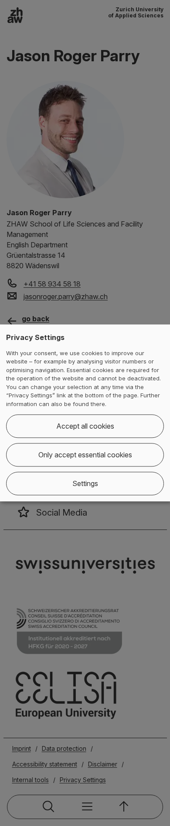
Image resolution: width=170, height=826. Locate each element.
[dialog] (85, 412)
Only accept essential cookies (85, 455)
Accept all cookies (85, 426)
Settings (85, 484)
